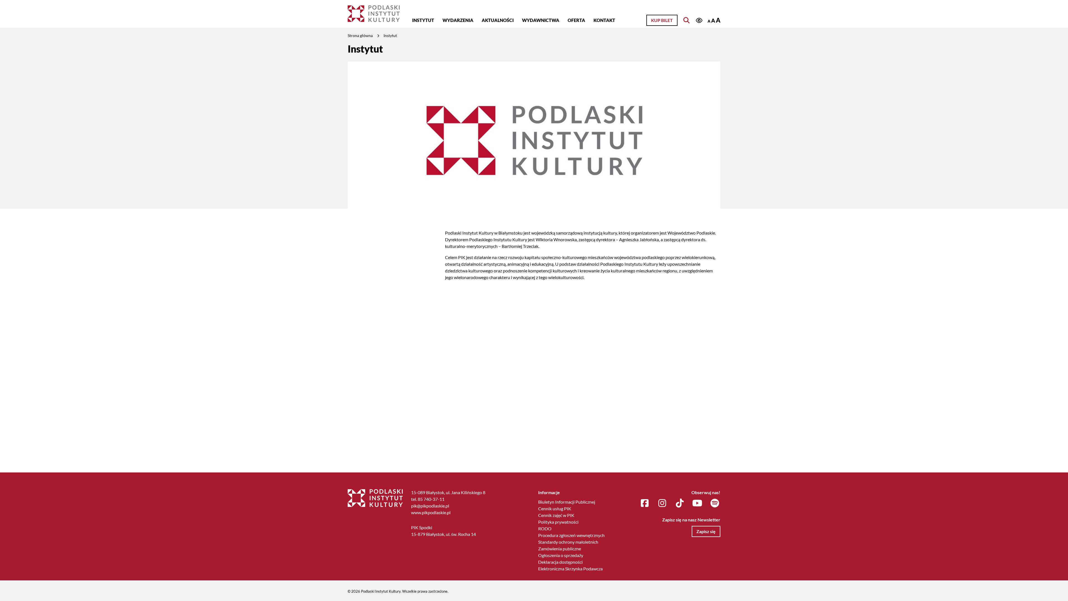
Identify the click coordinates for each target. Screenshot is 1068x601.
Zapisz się (706, 531)
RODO (545, 528)
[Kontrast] (699, 21)
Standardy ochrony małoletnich (568, 542)
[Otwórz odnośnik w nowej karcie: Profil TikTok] (679, 503)
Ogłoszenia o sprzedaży (560, 555)
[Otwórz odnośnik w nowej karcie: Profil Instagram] (662, 503)
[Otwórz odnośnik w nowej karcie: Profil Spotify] (714, 503)
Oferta (576, 20)
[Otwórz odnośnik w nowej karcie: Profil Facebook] (644, 503)
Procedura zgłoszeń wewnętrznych (571, 535)
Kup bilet (662, 20)
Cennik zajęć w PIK (556, 515)
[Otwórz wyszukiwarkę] (686, 20)
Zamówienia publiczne (559, 548)
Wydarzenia (457, 20)
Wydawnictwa (540, 20)
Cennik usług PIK (554, 508)
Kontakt (604, 20)
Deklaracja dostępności (560, 562)
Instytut (423, 20)
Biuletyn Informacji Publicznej (566, 501)
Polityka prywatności (558, 521)
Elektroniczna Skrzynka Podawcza (570, 568)
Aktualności (498, 20)
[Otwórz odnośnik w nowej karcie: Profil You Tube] (697, 503)
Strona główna (360, 35)
